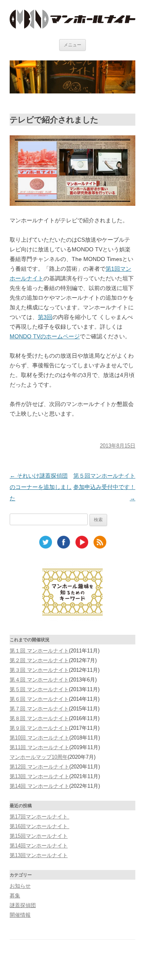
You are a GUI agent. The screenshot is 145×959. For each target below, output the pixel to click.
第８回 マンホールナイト (39, 718)
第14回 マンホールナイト (39, 786)
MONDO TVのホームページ (45, 336)
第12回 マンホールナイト (39, 767)
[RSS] (99, 547)
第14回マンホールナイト (39, 846)
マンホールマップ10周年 (39, 757)
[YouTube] (81, 547)
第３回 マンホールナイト (39, 670)
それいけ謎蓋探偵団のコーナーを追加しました (41, 486)
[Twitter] (45, 547)
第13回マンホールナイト (39, 855)
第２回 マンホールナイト (39, 660)
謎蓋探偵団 (23, 905)
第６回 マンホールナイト (39, 699)
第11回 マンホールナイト (39, 747)
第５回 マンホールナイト (39, 689)
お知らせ (20, 886)
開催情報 (20, 915)
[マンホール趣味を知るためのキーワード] (72, 620)
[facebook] (63, 547)
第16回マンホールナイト (39, 826)
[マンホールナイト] (72, 26)
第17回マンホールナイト (39, 817)
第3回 (45, 317)
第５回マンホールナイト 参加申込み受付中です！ (104, 486)
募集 (15, 896)
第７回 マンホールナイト (39, 709)
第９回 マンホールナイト (39, 728)
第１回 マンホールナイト (39, 651)
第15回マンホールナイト (39, 836)
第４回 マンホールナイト (39, 680)
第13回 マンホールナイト (39, 776)
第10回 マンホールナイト (39, 738)
